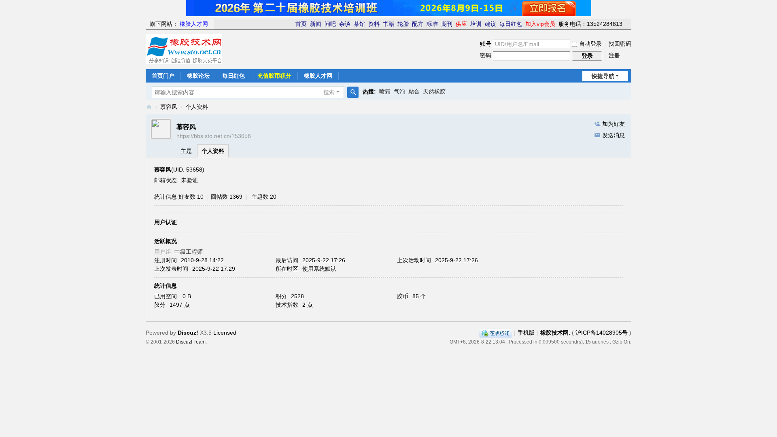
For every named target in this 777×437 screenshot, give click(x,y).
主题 (186, 151)
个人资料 (213, 151)
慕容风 (168, 107)
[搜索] (353, 92)
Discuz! (188, 332)
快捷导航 (603, 76)
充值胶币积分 (274, 75)
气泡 (399, 91)
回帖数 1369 (226, 196)
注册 (614, 55)
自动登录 (590, 43)
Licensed (224, 332)
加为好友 (613, 124)
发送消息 (613, 135)
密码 (485, 55)
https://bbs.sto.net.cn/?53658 (213, 136)
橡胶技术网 (149, 107)
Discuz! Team (191, 341)
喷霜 (385, 91)
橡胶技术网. (555, 332)
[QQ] (495, 332)
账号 (485, 43)
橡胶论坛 (198, 75)
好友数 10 (191, 196)
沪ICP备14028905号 (601, 332)
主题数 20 (263, 196)
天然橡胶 (434, 91)
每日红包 (233, 75)
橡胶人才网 (318, 75)
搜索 (329, 92)
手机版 (526, 332)
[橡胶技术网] (184, 48)
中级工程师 (188, 251)
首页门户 (163, 75)
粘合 (414, 91)
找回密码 (620, 43)
